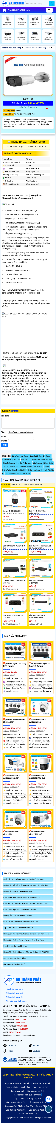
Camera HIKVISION (41, 1087)
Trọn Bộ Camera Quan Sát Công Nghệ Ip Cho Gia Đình (22, 467)
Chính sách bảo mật (14, 997)
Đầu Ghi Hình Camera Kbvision (15, 946)
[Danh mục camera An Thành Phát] (49, 10)
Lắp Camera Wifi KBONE (39, 1110)
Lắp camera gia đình (35, 1091)
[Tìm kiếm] (52, 3)
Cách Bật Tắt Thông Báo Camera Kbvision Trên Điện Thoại (25, 903)
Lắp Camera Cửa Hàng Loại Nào (27, 1098)
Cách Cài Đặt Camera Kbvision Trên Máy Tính (20, 922)
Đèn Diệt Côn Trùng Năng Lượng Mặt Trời (36, 459)
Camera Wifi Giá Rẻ (44, 1106)
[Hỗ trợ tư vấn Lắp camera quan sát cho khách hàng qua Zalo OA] (48, 1099)
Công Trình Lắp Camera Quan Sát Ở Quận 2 (28, 456)
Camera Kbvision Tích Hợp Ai (36, 48)
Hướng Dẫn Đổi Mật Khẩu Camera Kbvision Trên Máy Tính (25, 885)
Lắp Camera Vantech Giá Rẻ (17, 1083)
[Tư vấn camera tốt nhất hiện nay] (53, 28)
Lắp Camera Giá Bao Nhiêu (43, 463)
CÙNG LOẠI (5, 485)
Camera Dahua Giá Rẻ (41, 1083)
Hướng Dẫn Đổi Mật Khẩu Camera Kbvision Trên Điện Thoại (26, 934)
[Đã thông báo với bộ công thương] (10, 1060)
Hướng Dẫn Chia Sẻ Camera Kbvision (17, 891)
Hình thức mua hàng (14, 989)
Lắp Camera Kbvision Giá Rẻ (14, 964)
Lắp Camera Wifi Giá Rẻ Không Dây (18, 1106)
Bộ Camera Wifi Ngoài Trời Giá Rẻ (18, 474)
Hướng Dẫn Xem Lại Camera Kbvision (17, 916)
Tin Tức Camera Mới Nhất (17, 873)
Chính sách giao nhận (15, 993)
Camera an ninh (17, 1091)
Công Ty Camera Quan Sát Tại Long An (17, 463)
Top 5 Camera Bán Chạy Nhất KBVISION (18, 928)
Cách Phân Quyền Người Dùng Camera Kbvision (21, 897)
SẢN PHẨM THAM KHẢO (33, 485)
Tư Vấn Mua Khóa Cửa (27, 1114)
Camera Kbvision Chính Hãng (14, 958)
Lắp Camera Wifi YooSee (16, 1110)
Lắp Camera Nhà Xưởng (39, 1102)
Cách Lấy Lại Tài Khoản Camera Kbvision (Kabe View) (23, 879)
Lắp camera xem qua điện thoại (27, 1095)
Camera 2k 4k (17, 485)
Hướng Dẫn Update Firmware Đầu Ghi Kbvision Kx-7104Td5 (26, 952)
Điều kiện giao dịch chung (16, 1001)
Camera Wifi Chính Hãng (11, 48)
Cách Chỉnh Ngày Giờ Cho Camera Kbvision (19, 910)
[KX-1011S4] (28, 75)
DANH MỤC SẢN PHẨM (19, 10)
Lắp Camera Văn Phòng (16, 1102)
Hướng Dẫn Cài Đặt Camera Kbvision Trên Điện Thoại (23, 940)
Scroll (49, 1109)
